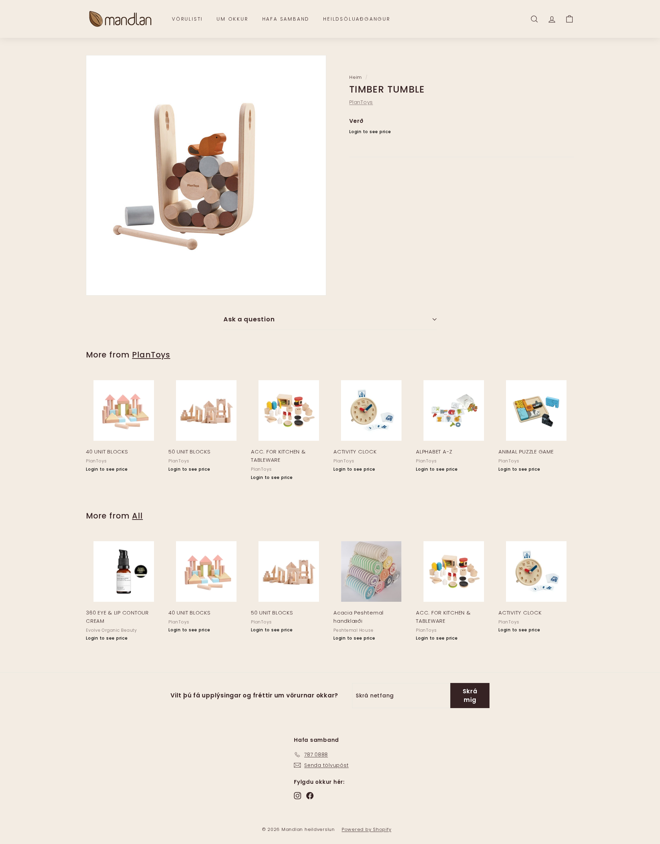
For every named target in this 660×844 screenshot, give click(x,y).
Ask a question (249, 319)
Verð (356, 121)
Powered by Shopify (367, 829)
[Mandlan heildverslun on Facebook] (310, 795)
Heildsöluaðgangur (356, 18)
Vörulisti (187, 18)
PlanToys (361, 102)
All (137, 515)
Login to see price (370, 132)
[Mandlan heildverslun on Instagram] (297, 795)
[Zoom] (206, 175)
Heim (355, 77)
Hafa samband (286, 18)
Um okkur (232, 18)
